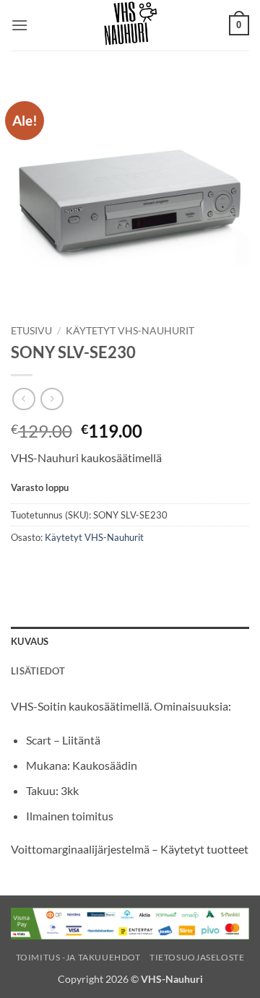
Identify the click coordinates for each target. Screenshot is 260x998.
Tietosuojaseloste (197, 957)
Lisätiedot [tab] (38, 671)
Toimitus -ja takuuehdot (78, 957)
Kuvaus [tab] (30, 641)
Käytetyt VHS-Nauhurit (130, 331)
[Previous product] (51, 399)
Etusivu (31, 331)
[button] (19, 25)
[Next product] (23, 399)
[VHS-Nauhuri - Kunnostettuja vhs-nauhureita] (130, 25)
